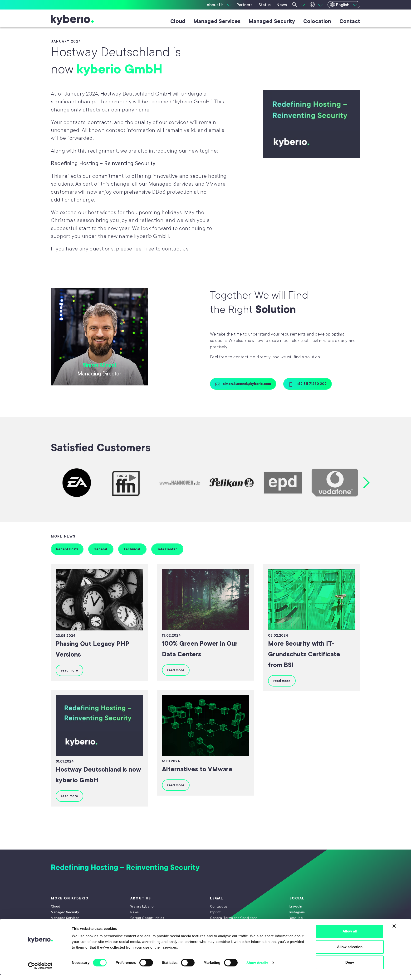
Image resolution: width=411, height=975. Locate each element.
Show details (257, 963)
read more (69, 670)
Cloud (177, 21)
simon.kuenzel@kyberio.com (246, 384)
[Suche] (298, 4)
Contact (349, 21)
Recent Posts (67, 549)
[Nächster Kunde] (366, 482)
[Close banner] (394, 926)
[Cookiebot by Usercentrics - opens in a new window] (40, 965)
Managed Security (272, 21)
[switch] (146, 962)
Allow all (349, 931)
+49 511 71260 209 (311, 384)
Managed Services (217, 21)
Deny (349, 962)
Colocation (317, 21)
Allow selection (349, 947)
